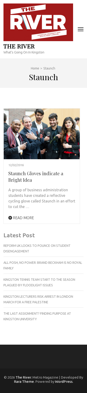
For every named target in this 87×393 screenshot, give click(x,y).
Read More (23, 218)
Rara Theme (24, 381)
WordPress (64, 381)
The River (19, 46)
